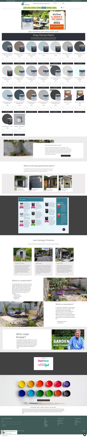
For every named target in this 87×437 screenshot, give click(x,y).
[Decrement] (2, 61)
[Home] (63, 229)
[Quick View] (7, 46)
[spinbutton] (7, 61)
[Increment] (12, 61)
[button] (63, 3)
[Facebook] (82, 430)
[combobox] (7, 59)
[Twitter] (84, 430)
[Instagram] (83, 430)
